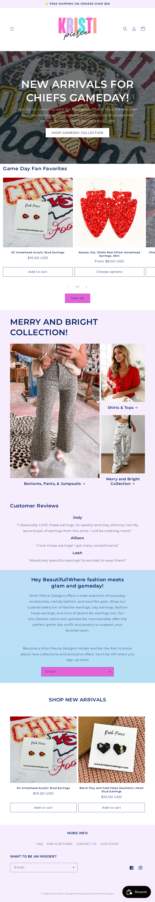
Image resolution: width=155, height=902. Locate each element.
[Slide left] (68, 287)
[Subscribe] (109, 671)
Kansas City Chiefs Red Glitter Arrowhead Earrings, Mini (109, 254)
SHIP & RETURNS (59, 844)
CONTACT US (86, 844)
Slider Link (77, 518)
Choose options (109, 272)
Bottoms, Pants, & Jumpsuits (52, 483)
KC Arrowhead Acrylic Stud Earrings (37, 252)
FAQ (39, 844)
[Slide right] (86, 287)
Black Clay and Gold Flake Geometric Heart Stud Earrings (112, 789)
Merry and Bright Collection (123, 481)
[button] (12, 28)
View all (77, 298)
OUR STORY (110, 844)
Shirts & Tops (120, 407)
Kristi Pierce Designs (62, 893)
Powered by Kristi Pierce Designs (94, 893)
